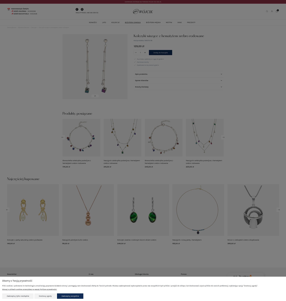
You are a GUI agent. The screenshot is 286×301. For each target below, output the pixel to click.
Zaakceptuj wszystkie (70, 296)
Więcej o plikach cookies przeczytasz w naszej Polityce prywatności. (29, 289)
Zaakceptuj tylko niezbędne (18, 296)
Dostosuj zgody (45, 296)
